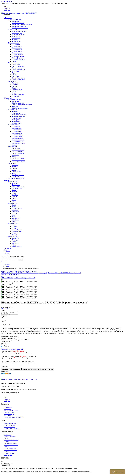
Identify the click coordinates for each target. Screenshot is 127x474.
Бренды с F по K (13, 203)
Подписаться (5, 465)
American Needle (17, 188)
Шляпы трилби (17, 46)
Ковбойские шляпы (10, 443)
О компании (8, 407)
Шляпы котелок (17, 53)
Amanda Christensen (18, 186)
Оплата (6, 253)
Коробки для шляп (18, 94)
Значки (14, 93)
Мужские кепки (13, 29)
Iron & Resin (16, 218)
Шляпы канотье (17, 49)
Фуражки (15, 39)
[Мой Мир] (10, 374)
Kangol (14, 221)
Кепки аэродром (17, 33)
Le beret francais (17, 230)
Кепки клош (16, 113)
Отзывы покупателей (11, 410)
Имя (2, 461)
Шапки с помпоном (18, 66)
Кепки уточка (16, 36)
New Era (14, 233)
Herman (14, 213)
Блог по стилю (9, 412)
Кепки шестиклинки (18, 34)
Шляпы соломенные (18, 59)
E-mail (3, 463)
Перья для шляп (17, 89)
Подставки (15, 96)
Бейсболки (15, 21)
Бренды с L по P (13, 223)
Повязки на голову (18, 158)
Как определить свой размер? (12, 349)
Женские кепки (13, 109)
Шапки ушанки (17, 68)
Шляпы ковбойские (18, 56)
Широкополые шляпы (11, 445)
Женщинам (8, 98)
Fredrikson (15, 206)
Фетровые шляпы (10, 448)
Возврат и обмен (9, 427)
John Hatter (15, 220)
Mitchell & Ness (16, 231)
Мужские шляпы (13, 43)
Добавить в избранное (27, 369)
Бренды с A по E (13, 181)
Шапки (6, 451)
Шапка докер (16, 76)
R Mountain (15, 238)
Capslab (14, 196)
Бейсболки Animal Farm (19, 26)
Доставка (7, 251)
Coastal (14, 200)
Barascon (14, 191)
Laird (13, 225)
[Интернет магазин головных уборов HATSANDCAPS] (19, 13)
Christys (14, 198)
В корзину (4, 366)
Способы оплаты (9, 425)
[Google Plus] (8, 374)
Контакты (7, 409)
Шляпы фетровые (17, 58)
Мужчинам (8, 18)
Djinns (14, 201)
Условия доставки (10, 423)
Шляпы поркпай (17, 51)
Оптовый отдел (9, 414)
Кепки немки (16, 38)
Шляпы (6, 441)
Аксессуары (12, 81)
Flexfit (14, 205)
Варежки (15, 84)
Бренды (6, 180)
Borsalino (15, 195)
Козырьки (15, 106)
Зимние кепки (16, 41)
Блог (5, 250)
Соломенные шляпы (10, 450)
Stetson (14, 241)
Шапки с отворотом (18, 79)
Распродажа (8, 455)
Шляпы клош (16, 126)
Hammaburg (15, 210)
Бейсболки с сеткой (18, 23)
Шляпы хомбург (17, 48)
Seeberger (15, 240)
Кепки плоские (16, 118)
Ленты (14, 91)
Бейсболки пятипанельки (20, 28)
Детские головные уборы (16, 178)
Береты (14, 73)
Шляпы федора (16, 44)
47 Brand (14, 183)
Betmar (14, 193)
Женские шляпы (13, 125)
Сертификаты (8, 415)
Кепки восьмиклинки (19, 31)
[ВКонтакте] (2, 374)
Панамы (14, 61)
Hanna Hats (15, 211)
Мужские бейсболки (14, 19)
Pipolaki (14, 235)
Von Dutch (15, 243)
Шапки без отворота (18, 78)
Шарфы (14, 86)
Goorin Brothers (16, 208)
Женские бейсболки (14, 99)
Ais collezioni (16, 185)
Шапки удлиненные (18, 69)
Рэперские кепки (9, 436)
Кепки (6, 438)
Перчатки (15, 83)
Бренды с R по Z (13, 236)
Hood (13, 215)
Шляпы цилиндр (17, 54)
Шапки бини (16, 64)
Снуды (14, 88)
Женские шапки (13, 146)
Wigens (14, 245)
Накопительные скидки (11, 428)
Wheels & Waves (17, 246)
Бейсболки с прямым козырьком (22, 24)
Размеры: (4, 345)
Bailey (14, 190)
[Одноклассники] (6, 374)
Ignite (13, 216)
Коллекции (8, 248)
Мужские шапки (13, 63)
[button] (117, 471)
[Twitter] (4, 374)
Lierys (14, 228)
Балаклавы (15, 71)
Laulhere (14, 226)
